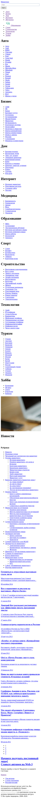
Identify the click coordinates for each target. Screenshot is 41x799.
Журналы (13, 549)
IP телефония (10, 312)
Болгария (8, 343)
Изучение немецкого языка (15, 232)
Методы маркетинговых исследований (24, 512)
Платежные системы (13, 125)
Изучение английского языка (16, 230)
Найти (4, 8)
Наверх (3, 775)
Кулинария (9, 385)
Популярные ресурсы (13, 186)
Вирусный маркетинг (18, 476)
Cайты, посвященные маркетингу (18, 565)
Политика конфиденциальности (15, 791)
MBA (7, 224)
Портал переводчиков (13, 133)
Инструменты (10, 279)
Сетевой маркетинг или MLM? (16, 542)
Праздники (9, 167)
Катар (7, 359)
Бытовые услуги (11, 113)
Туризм (8, 339)
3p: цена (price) (15, 486)
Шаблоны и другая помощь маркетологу (20, 551)
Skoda (7, 80)
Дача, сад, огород (11, 155)
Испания (8, 355)
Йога (7, 207)
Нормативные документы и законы (23, 547)
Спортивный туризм (13, 367)
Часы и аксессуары (12, 328)
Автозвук (8, 92)
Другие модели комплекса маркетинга (24, 490)
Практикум (14, 540)
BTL (11, 563)
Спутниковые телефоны (14, 322)
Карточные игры (11, 258)
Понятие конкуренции (18, 510)
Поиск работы (10, 234)
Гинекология (10, 203)
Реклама (8, 137)
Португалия (9, 363)
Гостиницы (9, 115)
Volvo (7, 90)
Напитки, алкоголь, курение (15, 165)
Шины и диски (11, 96)
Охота (7, 389)
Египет (8, 351)
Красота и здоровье (12, 163)
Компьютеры (10, 316)
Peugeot (8, 76)
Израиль (8, 353)
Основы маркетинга (12, 458)
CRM (7, 107)
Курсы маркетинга (12, 555)
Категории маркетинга (18, 466)
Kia (6, 64)
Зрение (7, 205)
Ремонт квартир (11, 295)
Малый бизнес (10, 119)
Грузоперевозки (11, 117)
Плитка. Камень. (11, 293)
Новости (8, 452)
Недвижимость (11, 123)
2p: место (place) (16, 484)
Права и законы (11, 135)
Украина (8, 373)
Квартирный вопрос (12, 159)
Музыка (8, 387)
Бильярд (8, 251)
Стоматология (10, 211)
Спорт (7, 249)
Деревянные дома (11, 275)
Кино (7, 161)
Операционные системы (14, 320)
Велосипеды (10, 254)
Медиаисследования (17, 520)
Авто (7, 46)
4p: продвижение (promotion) (20, 488)
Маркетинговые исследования (16, 508)
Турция (8, 371)
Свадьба (8, 171)
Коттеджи (9, 281)
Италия (8, 357)
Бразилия (8, 345)
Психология (9, 236)
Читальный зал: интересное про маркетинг (21, 456)
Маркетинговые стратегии (20, 470)
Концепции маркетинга (18, 468)
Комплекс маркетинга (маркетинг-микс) (20, 480)
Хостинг (8, 190)
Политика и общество (13, 129)
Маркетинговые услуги (14, 557)
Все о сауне (9, 271)
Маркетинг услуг (16, 478)
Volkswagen (9, 88)
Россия (7, 365)
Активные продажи (12, 534)
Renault (8, 78)
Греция (7, 349)
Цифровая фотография (13, 324)
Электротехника (11, 299)
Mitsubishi (8, 70)
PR (6, 109)
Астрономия (10, 226)
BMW (7, 50)
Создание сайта (11, 188)
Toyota (7, 86)
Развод (7, 169)
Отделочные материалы (14, 287)
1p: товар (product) (16, 482)
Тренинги (9, 238)
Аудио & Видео (11, 314)
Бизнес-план (14, 472)
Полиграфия (10, 127)
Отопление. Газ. (11, 289)
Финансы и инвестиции (14, 141)
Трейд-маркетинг (16, 474)
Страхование (10, 139)
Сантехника (9, 297)
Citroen (7, 54)
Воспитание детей (12, 153)
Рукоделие (9, 391)
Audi (7, 48)
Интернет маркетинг (13, 184)
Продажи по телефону (18, 538)
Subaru (7, 82)
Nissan (7, 72)
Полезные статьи (11, 454)
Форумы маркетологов (13, 567)
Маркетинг (5, 2)
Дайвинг (8, 256)
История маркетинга (17, 460)
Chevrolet (8, 52)
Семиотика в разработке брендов (22, 506)
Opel (7, 74)
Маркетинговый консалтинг (20, 561)
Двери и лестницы (12, 273)
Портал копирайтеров (13, 131)
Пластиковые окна (12, 291)
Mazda (7, 66)
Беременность (10, 201)
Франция (8, 375)
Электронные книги (17, 545)
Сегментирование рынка (14, 522)
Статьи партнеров (12, 780)
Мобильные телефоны (13, 318)
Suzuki (7, 84)
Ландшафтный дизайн (13, 283)
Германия (8, 347)
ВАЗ (7, 94)
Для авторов (9, 778)
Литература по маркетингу (15, 544)
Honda (7, 60)
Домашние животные (13, 157)
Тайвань (8, 369)
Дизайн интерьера (12, 277)
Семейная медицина (12, 209)
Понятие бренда (11, 492)
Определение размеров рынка (21, 518)
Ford (7, 56)
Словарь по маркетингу (14, 553)
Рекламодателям (11, 782)
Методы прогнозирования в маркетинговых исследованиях (21, 515)
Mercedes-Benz (10, 68)
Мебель (8, 285)
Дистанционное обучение (14, 228)
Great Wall (9, 58)
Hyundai (8, 62)
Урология (8, 213)
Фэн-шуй (8, 173)
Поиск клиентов (16, 536)
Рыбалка (8, 393)
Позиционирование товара (15, 532)
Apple (7, 310)
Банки (7, 111)
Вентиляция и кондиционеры (16, 269)
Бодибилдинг (10, 252)
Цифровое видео (11, 326)
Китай (7, 361)
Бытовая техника (11, 151)
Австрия (8, 341)
